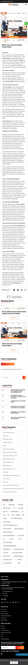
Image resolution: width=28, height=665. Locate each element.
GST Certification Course (16, 518)
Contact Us (3, 628)
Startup (4, 445)
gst (4, 504)
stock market (11, 504)
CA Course (5, 552)
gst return (5, 511)
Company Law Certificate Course (10, 455)
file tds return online (7, 542)
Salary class (5, 435)
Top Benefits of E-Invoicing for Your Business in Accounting (18, 407)
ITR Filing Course (6, 549)
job (4, 539)
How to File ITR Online (17, 552)
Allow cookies (14, 662)
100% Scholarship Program (6, 615)
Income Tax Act (6, 556)
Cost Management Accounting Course (11, 475)
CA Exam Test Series (7, 532)
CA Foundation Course (18, 549)
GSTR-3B (19, 559)
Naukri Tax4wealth (4, 613)
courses (11, 539)
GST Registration (14, 511)
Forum (2, 634)
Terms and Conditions (5, 630)
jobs (19, 563)
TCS (12, 515)
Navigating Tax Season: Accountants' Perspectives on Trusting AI (18, 396)
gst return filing (6, 521)
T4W (23, 515)
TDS (8, 515)
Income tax (20, 508)
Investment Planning (7, 442)
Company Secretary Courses (9, 468)
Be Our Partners (4, 611)
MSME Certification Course (8, 459)
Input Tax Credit (6, 508)
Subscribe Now (20, 647)
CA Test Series (6, 478)
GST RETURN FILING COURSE (9, 545)
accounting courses (7, 559)
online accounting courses (9, 535)
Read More (13, 317)
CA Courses (5, 472)
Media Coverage (4, 620)
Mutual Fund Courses (7, 465)
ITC (14, 508)
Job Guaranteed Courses (8, 462)
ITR (4, 515)
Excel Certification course (8, 449)
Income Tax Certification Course (10, 452)
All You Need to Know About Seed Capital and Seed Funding (14, 312)
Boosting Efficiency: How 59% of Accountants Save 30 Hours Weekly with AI (18, 391)
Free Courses (3, 609)
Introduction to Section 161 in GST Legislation (18, 418)
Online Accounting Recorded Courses (11, 485)
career (20, 539)
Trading (4, 518)
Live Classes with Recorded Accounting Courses (13, 488)
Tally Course (5, 482)
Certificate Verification (5, 638)
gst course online (7, 528)
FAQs (2, 636)
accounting (20, 504)
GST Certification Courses (8, 432)
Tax (22, 511)
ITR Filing (18, 515)
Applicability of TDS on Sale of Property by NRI (18, 412)
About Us (2, 626)
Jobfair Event (3, 617)
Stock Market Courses (7, 439)
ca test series (21, 535)
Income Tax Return (7, 563)
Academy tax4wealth (18, 528)
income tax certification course (10, 525)
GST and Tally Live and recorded (10, 492)
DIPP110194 (6, 1)
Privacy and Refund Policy (6, 632)
